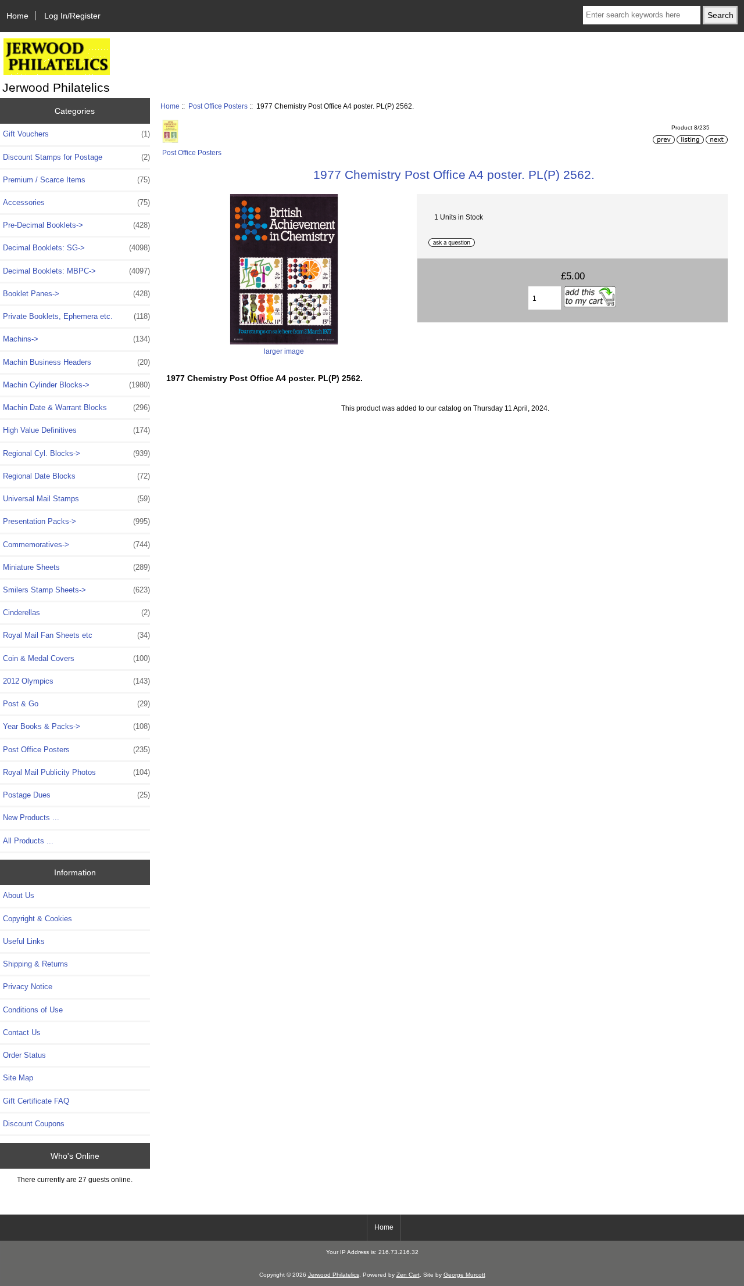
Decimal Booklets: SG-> (76, 247)
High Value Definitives (76, 430)
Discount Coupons (34, 1123)
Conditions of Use (33, 1009)
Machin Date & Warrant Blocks (76, 407)
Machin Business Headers (76, 362)
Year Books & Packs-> (76, 726)
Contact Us (22, 1032)
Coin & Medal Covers (76, 658)
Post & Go (76, 703)
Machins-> (76, 339)
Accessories (76, 202)
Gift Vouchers (76, 134)
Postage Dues (76, 795)
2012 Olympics (76, 681)
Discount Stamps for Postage (76, 157)
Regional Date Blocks (76, 476)
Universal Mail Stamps (76, 498)
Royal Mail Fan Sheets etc (76, 635)
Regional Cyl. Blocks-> (76, 453)
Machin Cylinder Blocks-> (76, 384)
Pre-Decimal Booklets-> (76, 225)
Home (17, 15)
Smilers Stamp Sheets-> (76, 589)
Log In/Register (72, 15)
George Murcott (464, 1274)
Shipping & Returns (35, 964)
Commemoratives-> (76, 544)
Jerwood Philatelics (333, 1274)
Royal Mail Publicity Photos (76, 772)
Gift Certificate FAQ (36, 1101)
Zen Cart (408, 1274)
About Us (18, 895)
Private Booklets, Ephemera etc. (76, 316)
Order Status (24, 1055)
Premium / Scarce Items (76, 179)
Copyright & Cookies (37, 918)
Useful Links (24, 941)
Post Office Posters (218, 106)
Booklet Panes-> (76, 293)
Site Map (18, 1077)
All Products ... (28, 840)
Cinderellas (76, 612)
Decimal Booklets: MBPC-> (76, 271)
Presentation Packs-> (76, 521)
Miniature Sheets (76, 567)
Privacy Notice (27, 986)
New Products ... (31, 817)
